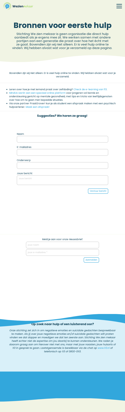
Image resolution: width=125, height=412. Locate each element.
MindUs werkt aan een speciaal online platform (37, 93)
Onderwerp (24, 160)
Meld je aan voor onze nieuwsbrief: (62, 239)
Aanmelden (91, 259)
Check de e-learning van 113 (90, 89)
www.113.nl (104, 348)
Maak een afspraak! (38, 107)
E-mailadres (24, 147)
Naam (20, 134)
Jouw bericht (24, 173)
